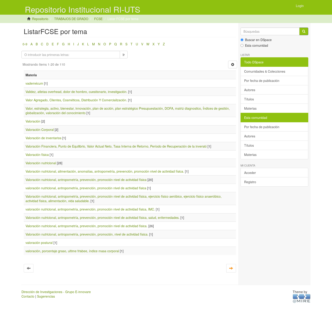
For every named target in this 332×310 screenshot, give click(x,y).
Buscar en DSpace (258, 39)
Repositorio (40, 18)
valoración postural (39, 242)
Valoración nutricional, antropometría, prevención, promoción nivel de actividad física (86, 179)
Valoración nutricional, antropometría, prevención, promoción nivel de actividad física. (86, 226)
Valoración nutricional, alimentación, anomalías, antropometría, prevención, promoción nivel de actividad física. (105, 171)
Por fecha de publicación (261, 80)
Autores (249, 90)
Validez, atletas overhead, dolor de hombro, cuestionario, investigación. (76, 91)
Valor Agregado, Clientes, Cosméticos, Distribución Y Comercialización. (76, 100)
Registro (250, 182)
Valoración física (37, 154)
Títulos (249, 99)
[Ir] (303, 31)
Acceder (250, 172)
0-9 (25, 44)
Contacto (27, 296)
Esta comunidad (256, 45)
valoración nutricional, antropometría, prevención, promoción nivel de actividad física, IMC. (90, 209)
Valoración (33, 121)
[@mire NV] (302, 298)
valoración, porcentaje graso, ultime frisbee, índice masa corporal (72, 251)
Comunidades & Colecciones (264, 71)
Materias (250, 108)
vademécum (34, 83)
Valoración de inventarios (43, 138)
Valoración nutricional (41, 163)
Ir (124, 54)
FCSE (98, 18)
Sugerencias (46, 296)
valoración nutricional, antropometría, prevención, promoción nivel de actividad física (86, 188)
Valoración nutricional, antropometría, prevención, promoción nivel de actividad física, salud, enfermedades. (103, 217)
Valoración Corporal (40, 129)
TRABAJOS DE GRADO (71, 18)
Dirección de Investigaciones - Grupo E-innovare (56, 291)
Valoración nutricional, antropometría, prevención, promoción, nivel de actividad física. (87, 234)
